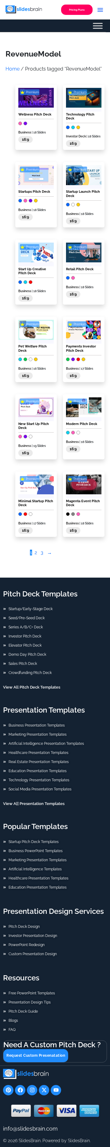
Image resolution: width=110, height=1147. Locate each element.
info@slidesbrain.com (30, 1128)
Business (24, 132)
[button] (100, 9)
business (72, 287)
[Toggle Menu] (98, 26)
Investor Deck (76, 136)
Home (13, 69)
